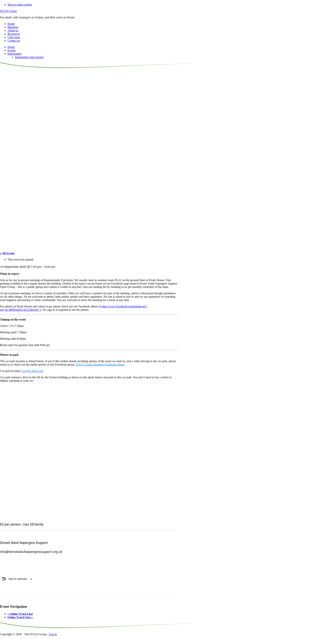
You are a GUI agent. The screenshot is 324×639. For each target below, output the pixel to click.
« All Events (7, 253)
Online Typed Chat (20, 613)
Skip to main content (20, 4)
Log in (53, 634)
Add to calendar (17, 578)
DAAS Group (8, 11)
